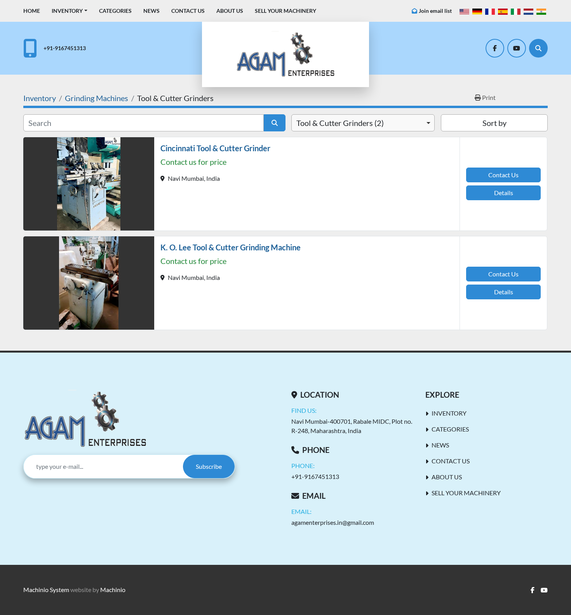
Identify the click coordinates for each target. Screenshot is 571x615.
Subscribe (209, 466)
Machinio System (46, 589)
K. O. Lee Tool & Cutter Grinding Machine (230, 247)
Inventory (67, 10)
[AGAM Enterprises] (85, 419)
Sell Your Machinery (285, 10)
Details (503, 192)
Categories (115, 10)
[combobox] (363, 122)
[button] (69, 11)
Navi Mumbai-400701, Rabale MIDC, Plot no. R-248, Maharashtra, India (351, 426)
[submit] (275, 122)
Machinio (112, 589)
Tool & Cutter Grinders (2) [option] (340, 123)
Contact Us (188, 10)
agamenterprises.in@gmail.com (332, 522)
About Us (229, 10)
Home (31, 10)
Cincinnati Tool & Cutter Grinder (215, 148)
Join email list (435, 10)
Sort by (494, 123)
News (151, 10)
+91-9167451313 (65, 48)
